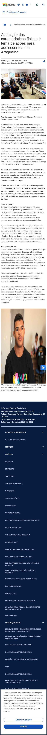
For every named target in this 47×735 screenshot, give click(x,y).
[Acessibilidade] (23, 5)
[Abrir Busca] (43, 4)
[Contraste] (18, 5)
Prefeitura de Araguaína (17, 12)
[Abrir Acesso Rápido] (31, 5)
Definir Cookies (24, 720)
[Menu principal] (3, 12)
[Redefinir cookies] (27, 5)
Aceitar (23, 726)
